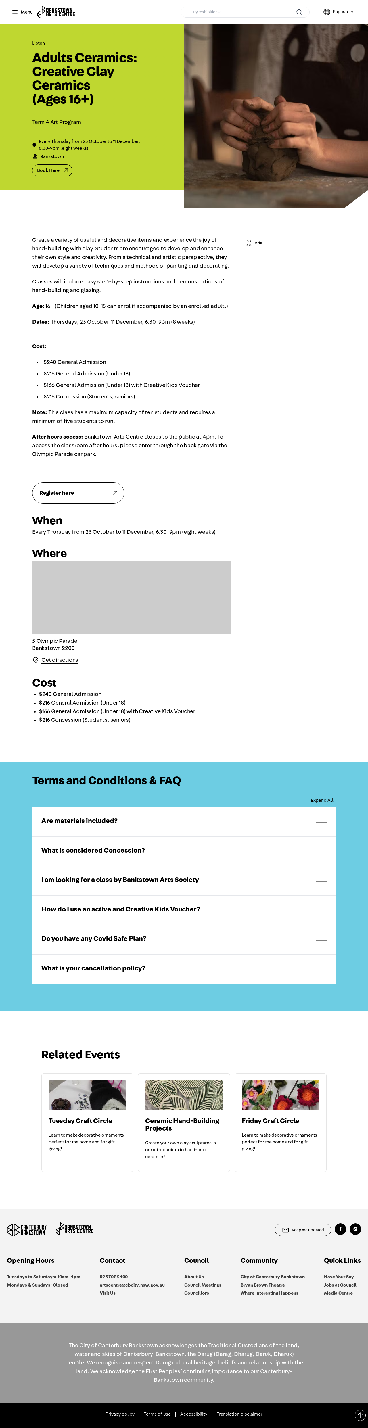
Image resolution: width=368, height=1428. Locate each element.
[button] (184, 821)
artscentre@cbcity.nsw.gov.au (132, 1285)
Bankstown (52, 156)
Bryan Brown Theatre (263, 1285)
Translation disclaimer (239, 1414)
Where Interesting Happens (269, 1293)
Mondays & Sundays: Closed (37, 1285)
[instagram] (355, 1229)
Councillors (196, 1293)
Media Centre (338, 1293)
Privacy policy (120, 1414)
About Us (194, 1277)
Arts (258, 243)
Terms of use (157, 1414)
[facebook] (340, 1229)
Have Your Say (339, 1277)
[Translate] (328, 12)
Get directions (59, 660)
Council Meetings (202, 1285)
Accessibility (193, 1414)
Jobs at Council (340, 1285)
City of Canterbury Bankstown (273, 1277)
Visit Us (108, 1293)
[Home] (56, 12)
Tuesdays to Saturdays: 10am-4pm (43, 1277)
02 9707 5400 (114, 1277)
